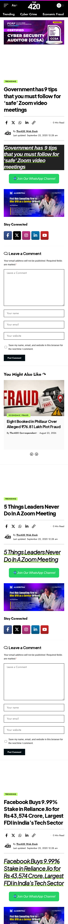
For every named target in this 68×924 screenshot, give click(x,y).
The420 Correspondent (23, 433)
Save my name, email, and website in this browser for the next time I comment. (35, 347)
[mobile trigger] (7, 5)
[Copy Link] (33, 123)
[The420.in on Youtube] (45, 235)
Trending (10, 81)
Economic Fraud (19, 415)
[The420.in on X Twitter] (17, 235)
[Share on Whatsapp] (20, 123)
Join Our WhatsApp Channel (35, 178)
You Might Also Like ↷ (25, 374)
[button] (31, 454)
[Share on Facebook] (6, 123)
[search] (51, 5)
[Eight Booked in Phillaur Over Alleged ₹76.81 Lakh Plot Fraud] (34, 398)
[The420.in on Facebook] (8, 235)
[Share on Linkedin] (26, 123)
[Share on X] (13, 123)
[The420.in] (34, 5)
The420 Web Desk (27, 131)
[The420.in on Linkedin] (35, 235)
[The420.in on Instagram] (26, 235)
